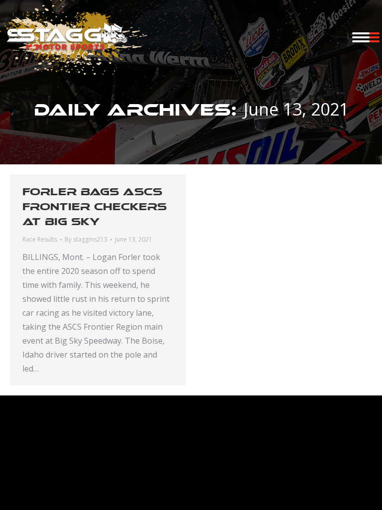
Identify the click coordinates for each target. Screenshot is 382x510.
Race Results (39, 239)
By (86, 239)
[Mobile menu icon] (361, 37)
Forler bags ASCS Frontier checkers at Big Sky (94, 207)
